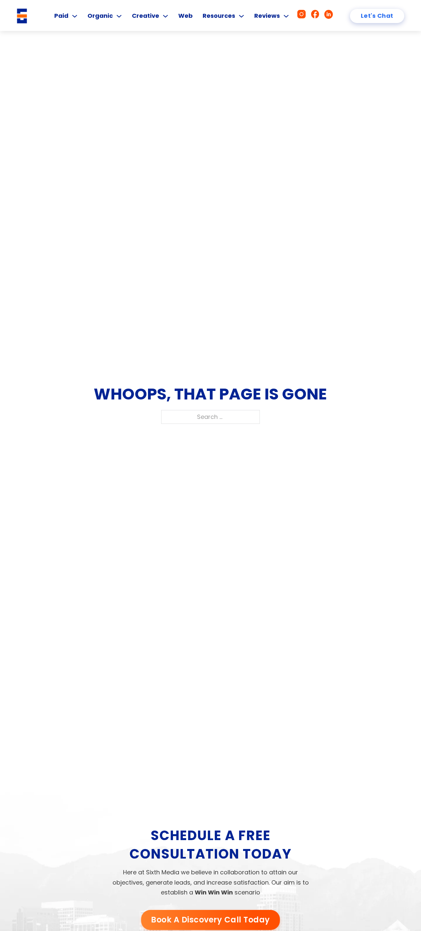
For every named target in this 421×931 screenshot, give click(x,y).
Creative (145, 16)
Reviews (267, 16)
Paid (61, 16)
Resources (219, 16)
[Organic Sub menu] (119, 16)
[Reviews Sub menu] (286, 16)
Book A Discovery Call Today (210, 919)
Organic (100, 16)
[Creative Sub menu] (165, 16)
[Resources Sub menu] (241, 16)
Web (185, 16)
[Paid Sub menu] (75, 16)
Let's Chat (377, 16)
